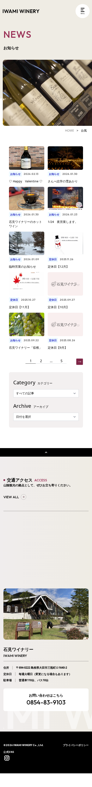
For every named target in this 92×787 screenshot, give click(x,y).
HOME (69, 130)
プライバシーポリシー (76, 745)
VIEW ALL (11, 497)
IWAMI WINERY (21, 11)
